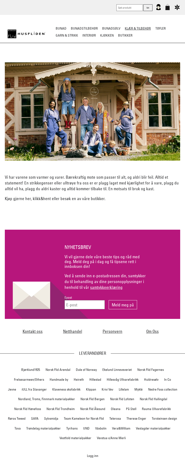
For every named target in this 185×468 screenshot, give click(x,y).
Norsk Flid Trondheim (60, 409)
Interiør (89, 35)
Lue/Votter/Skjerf (92, 59)
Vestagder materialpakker (153, 428)
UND (86, 428)
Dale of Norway (86, 369)
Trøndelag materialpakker (43, 428)
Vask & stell (92, 66)
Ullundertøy (154, 59)
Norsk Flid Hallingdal (153, 399)
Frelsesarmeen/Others (29, 379)
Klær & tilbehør (138, 28)
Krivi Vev (107, 389)
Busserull (49, 59)
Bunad (61, 28)
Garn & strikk (67, 35)
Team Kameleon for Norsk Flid (84, 418)
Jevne (12, 389)
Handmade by (59, 379)
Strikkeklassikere (22, 59)
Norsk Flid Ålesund (92, 409)
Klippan (91, 389)
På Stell (131, 409)
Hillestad (95, 379)
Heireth (79, 379)
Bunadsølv (111, 28)
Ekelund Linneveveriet (117, 369)
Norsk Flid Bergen (92, 399)
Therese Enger (136, 418)
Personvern (112, 331)
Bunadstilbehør (84, 28)
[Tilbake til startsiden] (26, 34)
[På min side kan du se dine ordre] (158, 9)
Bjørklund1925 (30, 369)
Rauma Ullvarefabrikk (156, 409)
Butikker (125, 35)
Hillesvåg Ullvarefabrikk (123, 379)
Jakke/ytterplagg (125, 59)
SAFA (35, 418)
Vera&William (121, 428)
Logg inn (92, 456)
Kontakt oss (33, 331)
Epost (68, 297)
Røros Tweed (17, 418)
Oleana (115, 409)
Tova (17, 428)
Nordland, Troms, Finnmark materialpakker (46, 399)
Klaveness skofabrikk (66, 389)
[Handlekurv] (168, 9)
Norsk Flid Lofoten (122, 399)
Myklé (138, 389)
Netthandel (72, 331)
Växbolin (100, 428)
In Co (167, 379)
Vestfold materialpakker (75, 438)
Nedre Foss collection (162, 389)
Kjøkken (107, 35)
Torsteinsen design (164, 418)
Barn (173, 59)
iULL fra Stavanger (34, 389)
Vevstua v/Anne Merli (111, 438)
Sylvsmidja (51, 418)
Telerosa (115, 418)
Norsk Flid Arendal (58, 369)
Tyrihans (72, 428)
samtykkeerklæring (106, 287)
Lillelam (124, 389)
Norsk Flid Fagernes (150, 369)
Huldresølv (151, 379)
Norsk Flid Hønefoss (27, 409)
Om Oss (152, 331)
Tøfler (68, 59)
